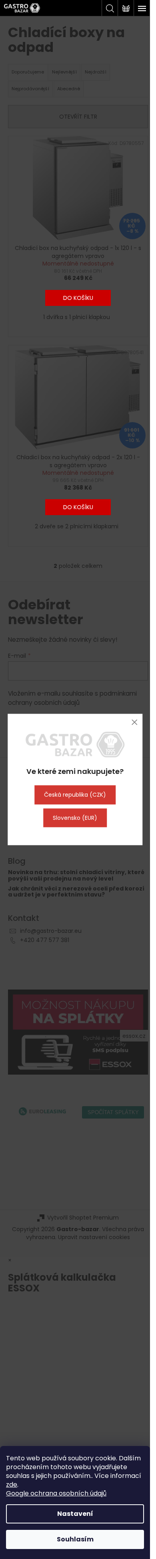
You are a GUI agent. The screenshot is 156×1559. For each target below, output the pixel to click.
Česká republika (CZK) (75, 795)
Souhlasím (75, 1539)
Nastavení (75, 1513)
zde (11, 1484)
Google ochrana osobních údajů (56, 1493)
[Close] (134, 722)
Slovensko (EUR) (75, 817)
